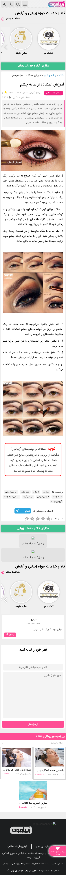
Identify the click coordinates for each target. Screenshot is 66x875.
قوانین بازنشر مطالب (17, 846)
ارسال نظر (33, 724)
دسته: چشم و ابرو (53, 93)
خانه (61, 75)
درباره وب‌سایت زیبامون (47, 846)
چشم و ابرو (50, 75)
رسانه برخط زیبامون (21, 864)
